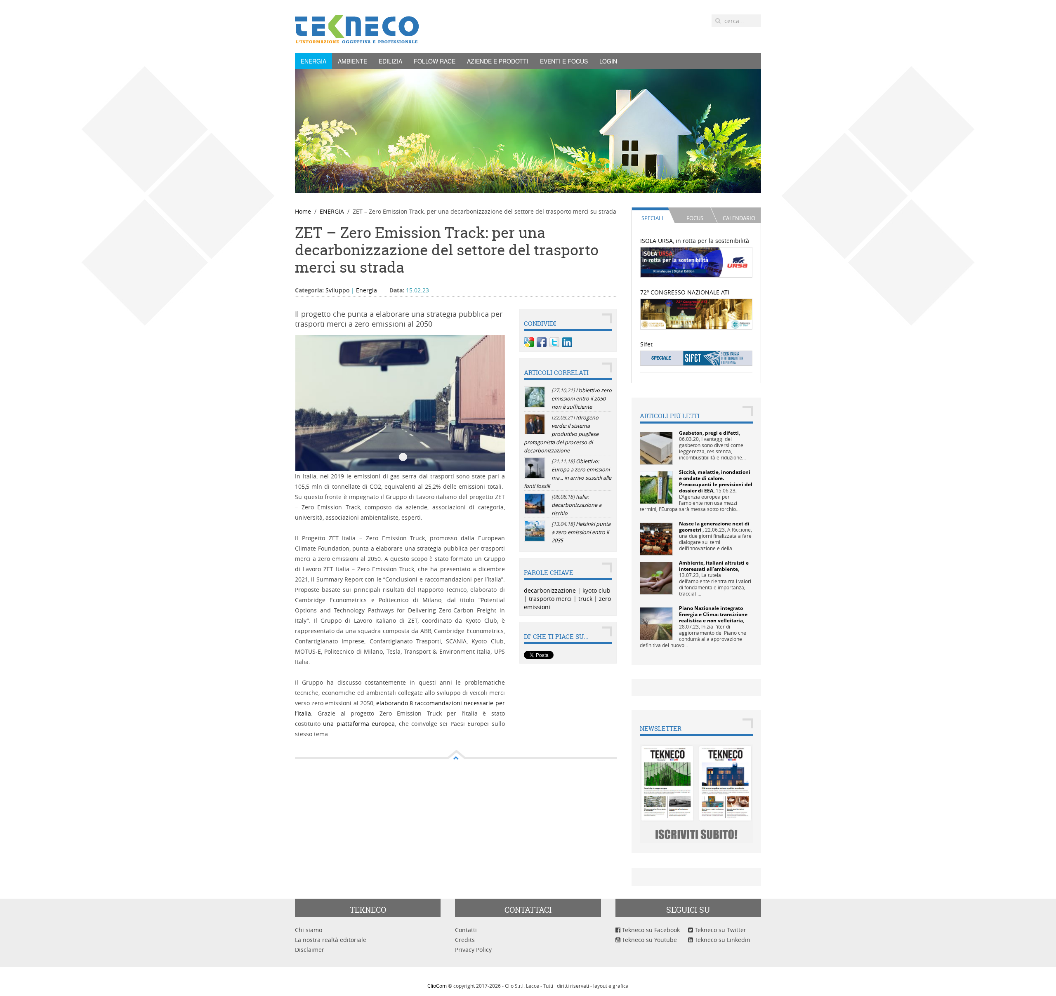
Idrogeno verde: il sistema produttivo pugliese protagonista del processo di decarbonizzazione (561, 434)
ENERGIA (313, 61)
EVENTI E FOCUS (564, 61)
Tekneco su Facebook (650, 930)
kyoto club (596, 590)
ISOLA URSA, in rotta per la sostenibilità (694, 241)
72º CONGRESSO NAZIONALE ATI (684, 292)
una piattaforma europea (359, 724)
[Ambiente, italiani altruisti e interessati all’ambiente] (656, 578)
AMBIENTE (352, 61)
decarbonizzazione (550, 590)
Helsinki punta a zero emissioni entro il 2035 (581, 532)
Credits (465, 940)
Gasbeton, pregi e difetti (709, 432)
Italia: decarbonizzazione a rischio (576, 505)
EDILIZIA (390, 61)
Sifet (646, 344)
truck (585, 599)
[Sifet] (696, 358)
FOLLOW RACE (434, 61)
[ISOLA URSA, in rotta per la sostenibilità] (696, 262)
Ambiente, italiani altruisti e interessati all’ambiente (714, 565)
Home (303, 211)
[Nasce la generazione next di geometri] (656, 538)
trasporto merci (550, 599)
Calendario (739, 218)
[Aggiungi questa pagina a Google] (529, 342)
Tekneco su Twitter (719, 930)
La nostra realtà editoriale (330, 940)
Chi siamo (308, 930)
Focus (694, 218)
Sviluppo (337, 290)
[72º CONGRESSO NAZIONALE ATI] (696, 313)
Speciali (652, 218)
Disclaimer (309, 950)
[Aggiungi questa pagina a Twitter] (554, 342)
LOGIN (608, 61)
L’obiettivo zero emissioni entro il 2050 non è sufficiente (582, 398)
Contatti (466, 930)
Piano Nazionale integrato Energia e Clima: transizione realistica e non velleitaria (713, 614)
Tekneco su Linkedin (721, 940)
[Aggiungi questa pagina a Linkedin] (567, 342)
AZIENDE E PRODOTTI (497, 61)
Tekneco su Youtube (648, 940)
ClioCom (437, 985)
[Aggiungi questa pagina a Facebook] (542, 342)
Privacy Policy (473, 950)
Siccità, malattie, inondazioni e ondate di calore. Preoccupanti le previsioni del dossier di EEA (715, 481)
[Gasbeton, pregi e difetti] (656, 448)
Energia (366, 290)
